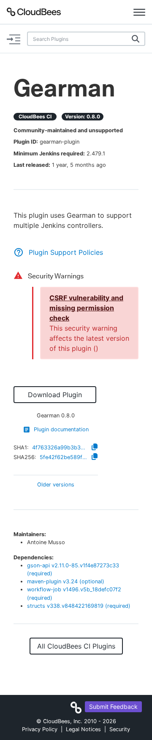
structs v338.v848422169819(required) (78, 606)
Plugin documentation (61, 429)
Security (119, 729)
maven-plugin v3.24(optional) (65, 581)
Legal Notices (83, 729)
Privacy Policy (39, 729)
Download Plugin (55, 394)
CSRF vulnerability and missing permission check (86, 308)
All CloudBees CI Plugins (76, 646)
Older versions (55, 485)
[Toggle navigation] (139, 12)
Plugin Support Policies (66, 252)
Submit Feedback (113, 706)
